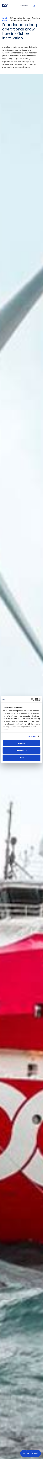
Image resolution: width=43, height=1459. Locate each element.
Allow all (21, 743)
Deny (21, 758)
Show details (31, 736)
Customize (20, 750)
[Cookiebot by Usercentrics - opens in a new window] (30, 699)
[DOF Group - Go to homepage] (4, 5)
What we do (4, 19)
